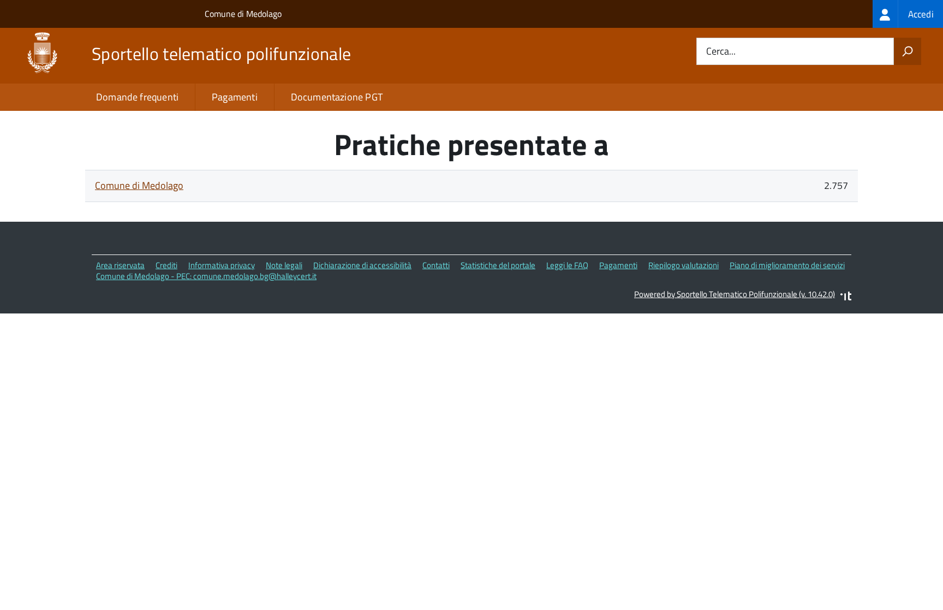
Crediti (166, 265)
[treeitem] (908, 14)
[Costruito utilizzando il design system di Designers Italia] (845, 297)
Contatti (436, 265)
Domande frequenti (137, 97)
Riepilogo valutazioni (683, 265)
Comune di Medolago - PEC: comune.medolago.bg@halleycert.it (206, 276)
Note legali (284, 265)
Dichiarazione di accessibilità (362, 265)
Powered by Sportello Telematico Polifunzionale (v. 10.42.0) (734, 294)
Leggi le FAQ (567, 265)
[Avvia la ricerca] (907, 51)
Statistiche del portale (498, 265)
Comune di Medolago (243, 13)
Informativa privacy (221, 265)
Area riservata (120, 265)
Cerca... (721, 51)
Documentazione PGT (337, 97)
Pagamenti (235, 97)
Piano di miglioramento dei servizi (787, 265)
